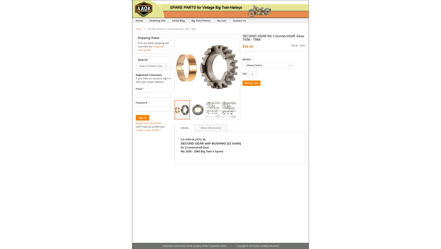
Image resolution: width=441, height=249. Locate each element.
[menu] (220, 20)
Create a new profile (147, 130)
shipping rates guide (150, 48)
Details (185, 128)
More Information (211, 128)
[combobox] (153, 66)
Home (139, 29)
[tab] (185, 128)
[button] (181, 67)
